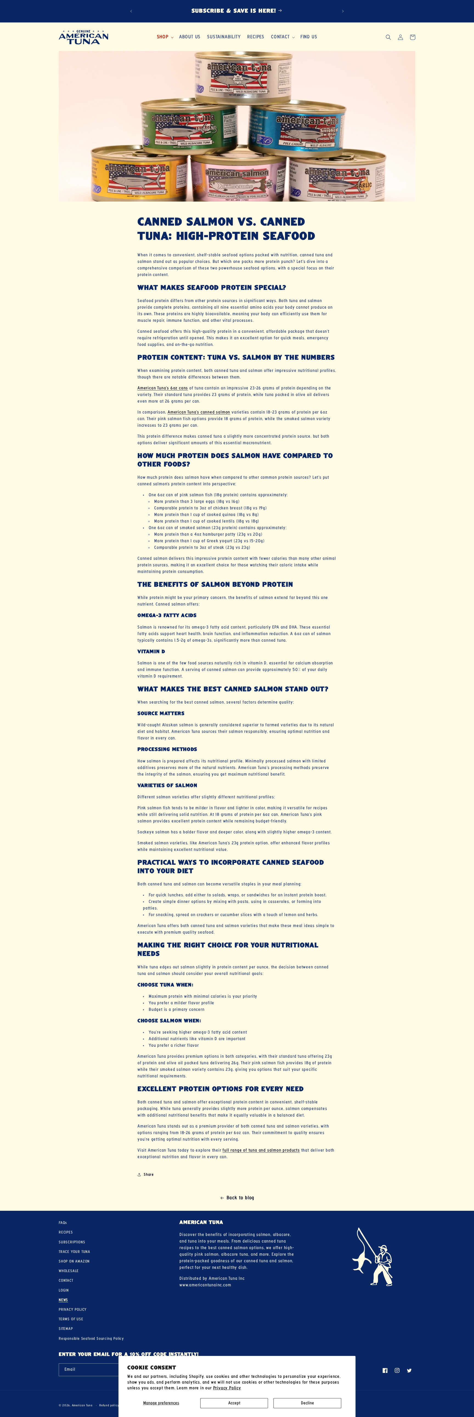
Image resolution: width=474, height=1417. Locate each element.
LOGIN (64, 1290)
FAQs (63, 1223)
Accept (234, 1403)
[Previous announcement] (131, 11)
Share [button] (149, 1175)
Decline (307, 1403)
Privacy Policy (227, 1388)
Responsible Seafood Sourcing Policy (91, 1338)
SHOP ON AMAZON (74, 1261)
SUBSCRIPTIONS (72, 1242)
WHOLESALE (69, 1271)
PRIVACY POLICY (73, 1309)
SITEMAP (66, 1329)
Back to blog (241, 1197)
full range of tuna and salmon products (261, 1150)
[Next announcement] (343, 11)
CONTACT (66, 1281)
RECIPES (66, 1232)
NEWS (63, 1300)
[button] (165, 37)
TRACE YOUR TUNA (74, 1252)
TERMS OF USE (71, 1319)
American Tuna (82, 1405)
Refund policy (109, 1405)
